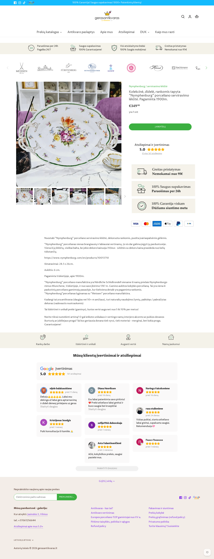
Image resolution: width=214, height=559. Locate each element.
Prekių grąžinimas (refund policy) (167, 517)
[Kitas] (206, 67)
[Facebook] (15, 2)
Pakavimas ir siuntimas (161, 508)
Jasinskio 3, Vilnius (37, 514)
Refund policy (98, 526)
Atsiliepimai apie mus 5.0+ (28, 526)
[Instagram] (19, 2)
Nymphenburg (137, 86)
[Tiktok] (24, 2)
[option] (24, 196)
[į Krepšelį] (197, 16)
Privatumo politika (159, 521)
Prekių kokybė (156, 513)
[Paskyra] (189, 16)
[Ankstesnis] (11, 196)
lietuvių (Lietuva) (22, 540)
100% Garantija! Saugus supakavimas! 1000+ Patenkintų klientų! (106, 2)
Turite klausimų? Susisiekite (164, 526)
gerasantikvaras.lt (47, 548)
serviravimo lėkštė (157, 86)
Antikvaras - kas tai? (102, 508)
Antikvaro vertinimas (102, 513)
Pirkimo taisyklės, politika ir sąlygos (110, 521)
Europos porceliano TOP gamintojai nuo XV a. (116, 517)
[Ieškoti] (183, 16)
